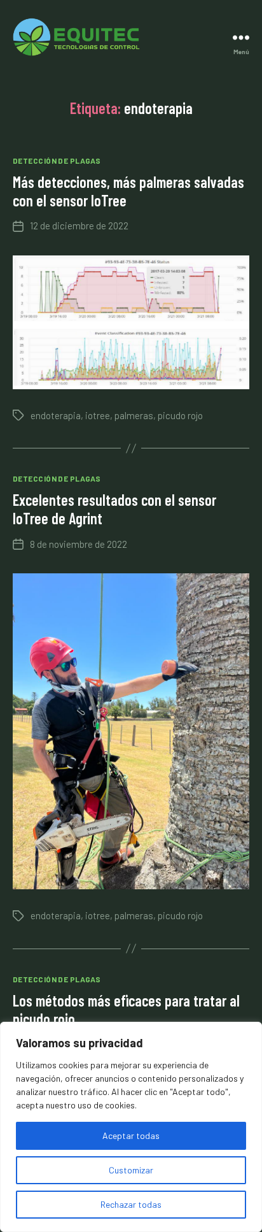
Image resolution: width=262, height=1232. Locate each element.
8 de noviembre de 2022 (78, 544)
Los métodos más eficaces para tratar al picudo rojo (126, 1009)
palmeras (133, 415)
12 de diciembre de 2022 (79, 225)
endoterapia (56, 415)
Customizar (131, 1169)
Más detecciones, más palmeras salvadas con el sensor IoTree (128, 191)
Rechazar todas (131, 1204)
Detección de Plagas (56, 160)
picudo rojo (180, 415)
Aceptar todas (131, 1135)
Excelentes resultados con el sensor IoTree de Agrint (114, 509)
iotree (97, 415)
